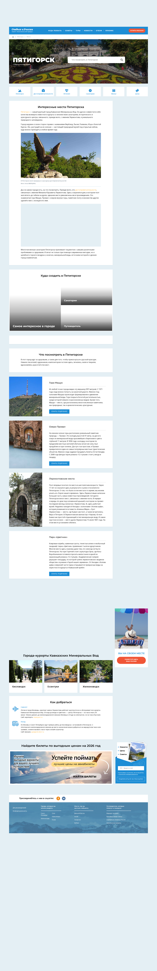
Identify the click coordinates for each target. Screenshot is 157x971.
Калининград (45, 818)
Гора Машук (56, 382)
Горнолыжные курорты (113, 823)
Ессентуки (53, 687)
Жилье (113, 94)
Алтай (76, 816)
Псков (54, 819)
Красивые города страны (114, 816)
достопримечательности (85, 190)
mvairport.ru (38, 717)
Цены (137, 94)
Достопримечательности (43, 94)
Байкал (76, 823)
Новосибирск (56, 816)
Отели (99, 31)
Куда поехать (55, 31)
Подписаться (131, 779)
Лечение (109, 31)
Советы (68, 31)
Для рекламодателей (19, 807)
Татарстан (77, 819)
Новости (88, 31)
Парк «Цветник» (58, 537)
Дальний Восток (79, 813)
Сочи (53, 813)
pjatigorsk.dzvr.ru (37, 732)
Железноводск (91, 687)
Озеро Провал (57, 426)
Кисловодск (19, 687)
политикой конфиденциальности (128, 774)
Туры (78, 31)
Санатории (90, 94)
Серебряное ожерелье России (115, 819)
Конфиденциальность (20, 811)
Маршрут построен (112, 813)
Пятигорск (20, 36)
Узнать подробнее (59, 411)
